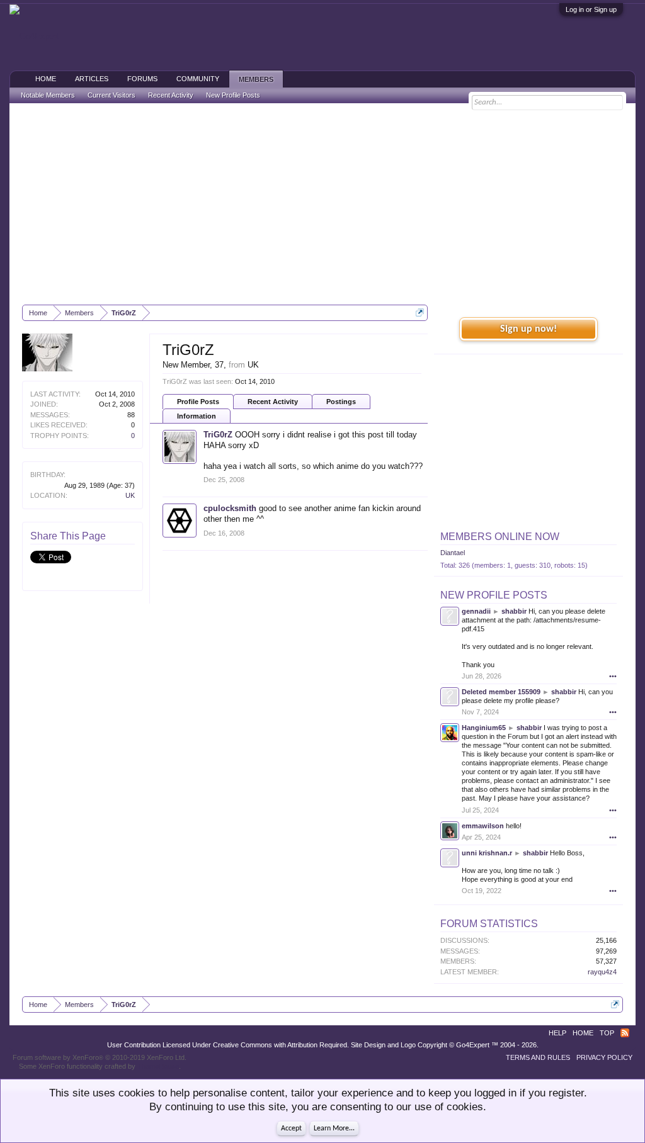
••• (613, 676)
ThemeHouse (158, 1066)
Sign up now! (528, 329)
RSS (624, 1032)
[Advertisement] (322, 204)
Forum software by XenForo (99, 1057)
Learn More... (334, 1128)
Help (557, 1033)
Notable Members (48, 95)
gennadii (476, 611)
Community (197, 78)
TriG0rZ (217, 434)
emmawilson (483, 826)
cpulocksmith (229, 508)
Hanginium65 (484, 727)
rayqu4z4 (602, 972)
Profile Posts (198, 401)
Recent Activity (273, 401)
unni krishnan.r (487, 853)
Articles (91, 78)
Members (256, 79)
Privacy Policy (604, 1057)
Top (607, 1033)
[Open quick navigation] (420, 312)
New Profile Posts (493, 595)
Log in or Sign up (591, 9)
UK (130, 495)
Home (45, 78)
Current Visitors (111, 95)
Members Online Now (499, 536)
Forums (142, 78)
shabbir (514, 611)
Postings (341, 401)
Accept (291, 1128)
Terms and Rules (538, 1057)
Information (196, 416)
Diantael (452, 552)
